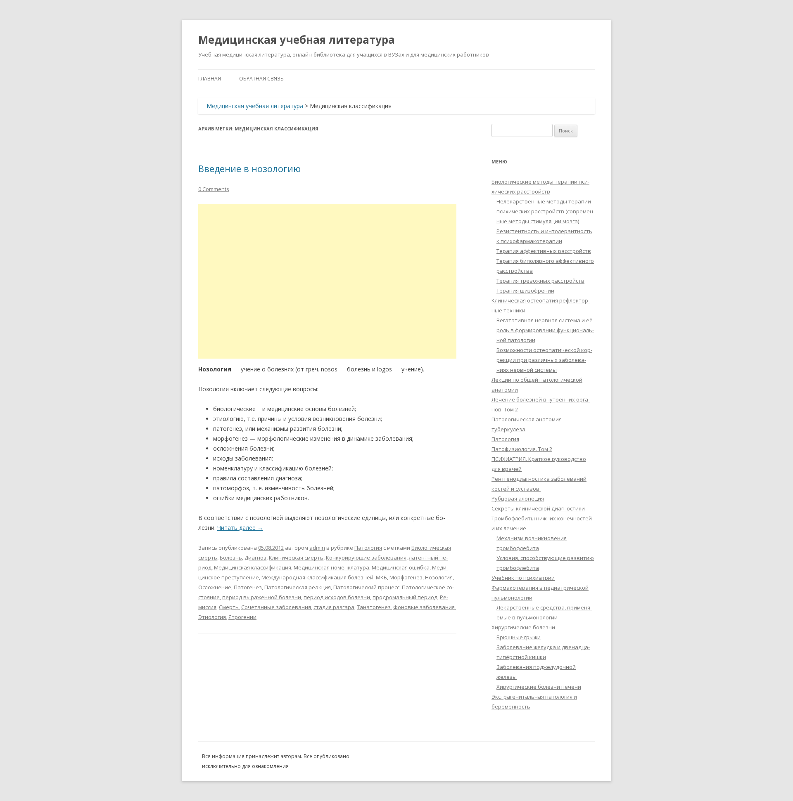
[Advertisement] (327, 281)
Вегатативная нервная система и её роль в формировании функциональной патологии (545, 330)
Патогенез (248, 587)
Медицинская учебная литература (296, 39)
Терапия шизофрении (525, 290)
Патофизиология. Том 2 (521, 449)
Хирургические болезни (523, 627)
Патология (368, 547)
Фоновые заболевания (424, 607)
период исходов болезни (337, 597)
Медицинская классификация (252, 567)
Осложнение (214, 587)
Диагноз (255, 557)
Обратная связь (261, 78)
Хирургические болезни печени (538, 686)
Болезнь (231, 557)
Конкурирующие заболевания (366, 557)
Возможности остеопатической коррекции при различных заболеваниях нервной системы (544, 359)
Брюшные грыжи (518, 637)
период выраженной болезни (261, 597)
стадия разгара (333, 607)
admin (317, 547)
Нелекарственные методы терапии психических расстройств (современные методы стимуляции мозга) (545, 211)
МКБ (381, 577)
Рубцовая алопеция (517, 498)
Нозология (439, 577)
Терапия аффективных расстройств (543, 251)
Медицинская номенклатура (331, 567)
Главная (209, 78)
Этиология (212, 617)
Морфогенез (406, 577)
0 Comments (213, 189)
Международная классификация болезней (317, 577)
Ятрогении (242, 617)
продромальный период (405, 597)
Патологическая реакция (297, 587)
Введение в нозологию (249, 168)
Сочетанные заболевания (276, 607)
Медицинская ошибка (401, 567)
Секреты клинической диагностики (538, 508)
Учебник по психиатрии (523, 577)
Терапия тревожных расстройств (540, 280)
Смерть (229, 607)
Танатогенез (374, 607)
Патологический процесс (366, 587)
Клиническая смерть (296, 557)
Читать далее (240, 528)
